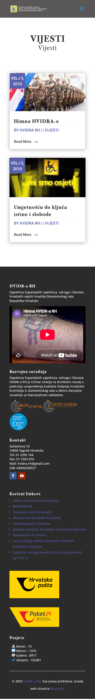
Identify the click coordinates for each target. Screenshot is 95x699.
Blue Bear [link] (57, 688)
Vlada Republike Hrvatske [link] (32, 523)
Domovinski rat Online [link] (29, 535)
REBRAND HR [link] (22, 506)
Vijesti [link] (52, 130)
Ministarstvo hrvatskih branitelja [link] (37, 518)
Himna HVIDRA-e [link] (36, 121)
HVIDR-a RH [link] (32, 681)
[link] (29, 8)
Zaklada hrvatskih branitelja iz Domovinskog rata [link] (49, 529)
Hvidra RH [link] (30, 130)
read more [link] (22, 141)
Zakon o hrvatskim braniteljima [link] (36, 500)
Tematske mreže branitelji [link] (32, 512)
